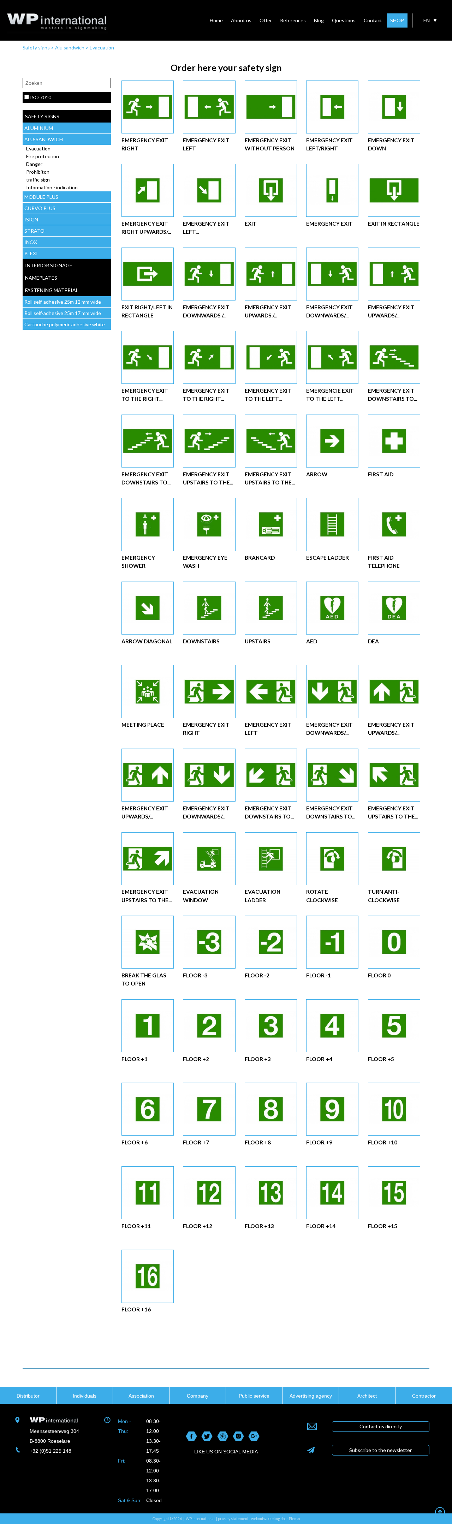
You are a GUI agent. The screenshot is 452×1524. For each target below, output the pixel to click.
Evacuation (102, 47)
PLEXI (31, 253)
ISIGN (31, 219)
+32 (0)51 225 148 (50, 1451)
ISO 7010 (40, 97)
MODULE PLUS (41, 197)
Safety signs (36, 47)
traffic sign (38, 180)
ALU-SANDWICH (43, 139)
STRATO (34, 231)
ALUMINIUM (38, 128)
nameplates (41, 278)
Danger (34, 164)
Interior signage (48, 265)
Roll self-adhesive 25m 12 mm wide (62, 302)
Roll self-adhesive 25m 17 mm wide (62, 313)
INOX (30, 242)
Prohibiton (37, 172)
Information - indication (52, 187)
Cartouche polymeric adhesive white (64, 324)
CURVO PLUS (39, 208)
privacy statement (233, 1519)
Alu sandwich (69, 47)
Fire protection (42, 156)
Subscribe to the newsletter (380, 1450)
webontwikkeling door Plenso (275, 1519)
